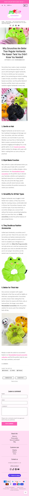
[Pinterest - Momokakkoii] (16, 25)
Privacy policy (6, 488)
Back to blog (14, 381)
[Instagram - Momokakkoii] (10, 25)
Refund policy (20, 487)
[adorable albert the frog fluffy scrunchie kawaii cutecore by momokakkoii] (14, 269)
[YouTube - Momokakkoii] (19, 25)
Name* (3, 393)
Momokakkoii (12, 487)
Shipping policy (22, 488)
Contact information (14, 490)
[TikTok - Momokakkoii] (13, 25)
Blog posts (8, 21)
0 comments (5, 363)
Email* (3, 400)
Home (3, 21)
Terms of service (14, 488)
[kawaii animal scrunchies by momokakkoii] (14, 104)
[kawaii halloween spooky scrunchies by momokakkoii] (14, 329)
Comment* (4, 406)
